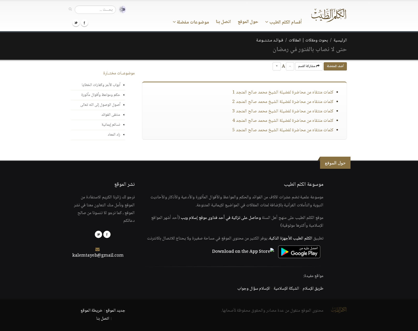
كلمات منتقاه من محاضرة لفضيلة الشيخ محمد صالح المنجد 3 (282, 111)
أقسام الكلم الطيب (285, 22)
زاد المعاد (114, 134)
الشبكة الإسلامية (286, 288)
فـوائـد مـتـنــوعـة (269, 40)
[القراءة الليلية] (121, 10)
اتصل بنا (223, 22)
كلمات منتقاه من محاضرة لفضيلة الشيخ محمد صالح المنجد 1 (282, 92)
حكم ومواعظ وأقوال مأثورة (100, 95)
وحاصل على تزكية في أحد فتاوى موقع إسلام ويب (221, 218)
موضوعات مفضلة (192, 22)
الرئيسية (340, 40)
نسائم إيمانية (111, 125)
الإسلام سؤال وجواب (253, 288)
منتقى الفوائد (110, 115)
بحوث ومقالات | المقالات (308, 40)
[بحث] (70, 9)
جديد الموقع (115, 310)
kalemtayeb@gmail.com (98, 255)
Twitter (76, 22)
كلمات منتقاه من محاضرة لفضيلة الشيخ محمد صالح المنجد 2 (282, 102)
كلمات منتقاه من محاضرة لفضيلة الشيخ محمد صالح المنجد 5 (282, 130)
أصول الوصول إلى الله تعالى (100, 105)
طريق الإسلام (313, 288)
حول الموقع (248, 22)
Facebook (84, 22)
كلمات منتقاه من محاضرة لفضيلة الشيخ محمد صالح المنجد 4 (282, 121)
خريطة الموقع (92, 310)
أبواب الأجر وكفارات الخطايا (101, 85)
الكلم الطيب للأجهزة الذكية (290, 238)
